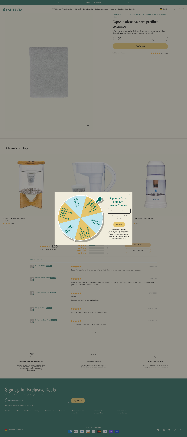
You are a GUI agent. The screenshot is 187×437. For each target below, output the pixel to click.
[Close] (129, 194)
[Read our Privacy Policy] (129, 217)
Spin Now (119, 223)
